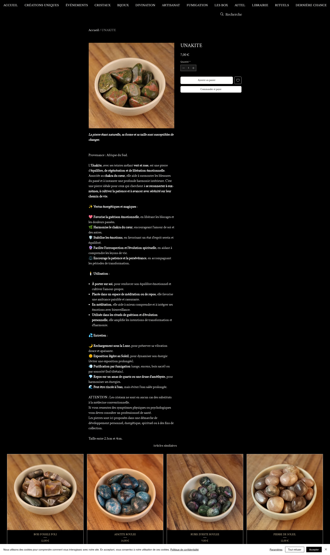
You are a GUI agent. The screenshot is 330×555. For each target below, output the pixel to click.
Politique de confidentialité (184, 549)
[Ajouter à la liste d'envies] (238, 80)
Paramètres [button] (276, 549)
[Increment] (193, 68)
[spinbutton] (188, 68)
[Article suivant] (328, 499)
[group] (165, 499)
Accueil (94, 30)
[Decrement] (183, 68)
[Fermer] (326, 549)
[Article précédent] (2, 499)
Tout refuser (294, 549)
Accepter (314, 549)
